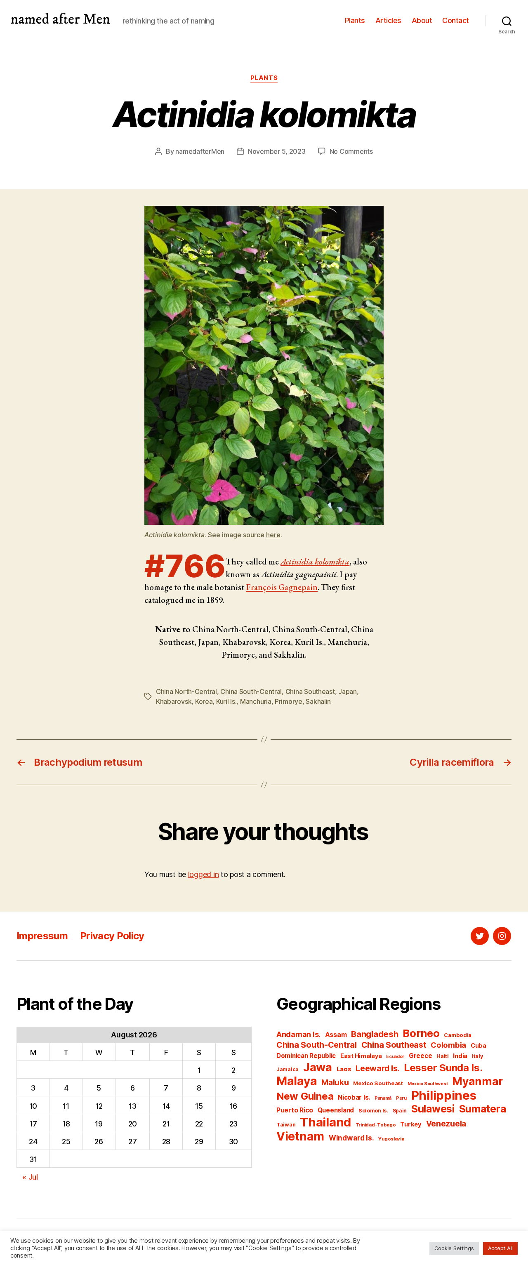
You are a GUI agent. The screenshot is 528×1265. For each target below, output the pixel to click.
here (273, 535)
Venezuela (446, 1124)
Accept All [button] (500, 1248)
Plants (355, 20)
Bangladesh (374, 1034)
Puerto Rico (294, 1110)
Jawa (317, 1067)
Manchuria (255, 701)
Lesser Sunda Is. (443, 1068)
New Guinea (304, 1096)
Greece (420, 1056)
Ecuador (395, 1056)
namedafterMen (199, 151)
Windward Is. (351, 1137)
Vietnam (300, 1136)
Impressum (42, 936)
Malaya (296, 1081)
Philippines (443, 1095)
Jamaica (287, 1069)
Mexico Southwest (428, 1083)
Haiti (442, 1056)
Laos (344, 1069)
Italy (477, 1056)
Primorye (288, 701)
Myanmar (477, 1081)
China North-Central (186, 691)
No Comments (351, 151)
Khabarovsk (173, 701)
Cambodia (457, 1035)
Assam (336, 1035)
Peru (401, 1098)
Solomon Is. (373, 1110)
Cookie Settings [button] (454, 1248)
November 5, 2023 (277, 151)
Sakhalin (318, 701)
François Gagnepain (282, 587)
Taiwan (285, 1125)
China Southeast (310, 691)
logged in (203, 874)
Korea (204, 701)
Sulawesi (433, 1109)
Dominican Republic (306, 1056)
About (422, 20)
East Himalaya (361, 1056)
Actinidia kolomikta (314, 561)
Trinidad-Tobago (376, 1125)
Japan (347, 691)
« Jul (30, 1177)
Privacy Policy (112, 936)
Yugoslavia (391, 1139)
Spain (400, 1110)
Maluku (335, 1082)
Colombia (448, 1044)
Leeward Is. (377, 1068)
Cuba (478, 1045)
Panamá (383, 1098)
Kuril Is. (226, 701)
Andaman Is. (298, 1034)
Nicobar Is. (354, 1097)
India (460, 1056)
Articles (388, 20)
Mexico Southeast (378, 1083)
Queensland (336, 1110)
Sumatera (482, 1109)
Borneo (421, 1033)
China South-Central (251, 691)
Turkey (410, 1124)
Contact (455, 20)
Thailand (325, 1122)
